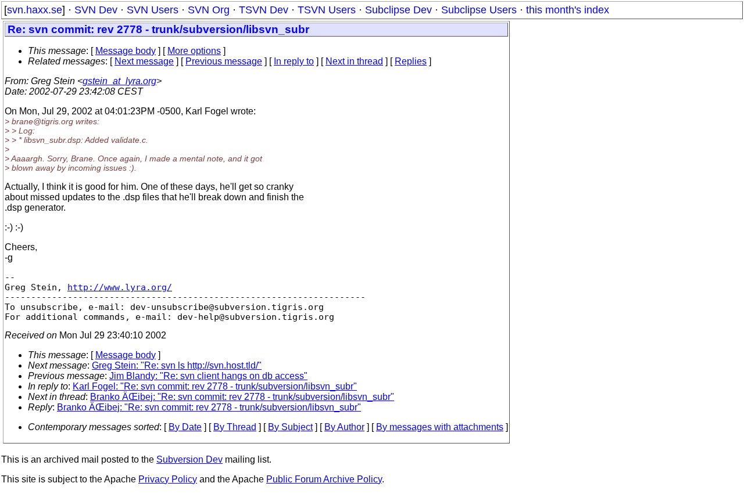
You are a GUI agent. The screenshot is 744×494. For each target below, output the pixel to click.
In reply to (294, 61)
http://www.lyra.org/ (119, 287)
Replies (411, 61)
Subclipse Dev (398, 10)
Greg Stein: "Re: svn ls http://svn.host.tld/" (177, 365)
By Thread (234, 427)
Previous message (223, 61)
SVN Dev (95, 10)
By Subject (290, 427)
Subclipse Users (479, 10)
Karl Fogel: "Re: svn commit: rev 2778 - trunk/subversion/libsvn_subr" (215, 386)
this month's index (567, 10)
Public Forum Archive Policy (324, 479)
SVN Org (209, 10)
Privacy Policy (167, 479)
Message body (125, 51)
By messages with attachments (439, 427)
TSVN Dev (263, 10)
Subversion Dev (189, 459)
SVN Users (152, 10)
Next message (144, 61)
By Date (185, 427)
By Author (344, 427)
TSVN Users (327, 10)
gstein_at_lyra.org (119, 81)
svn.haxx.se (34, 10)
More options (194, 51)
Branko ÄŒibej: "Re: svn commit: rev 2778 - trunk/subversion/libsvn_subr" (242, 397)
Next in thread (354, 61)
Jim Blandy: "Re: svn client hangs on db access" (208, 376)
